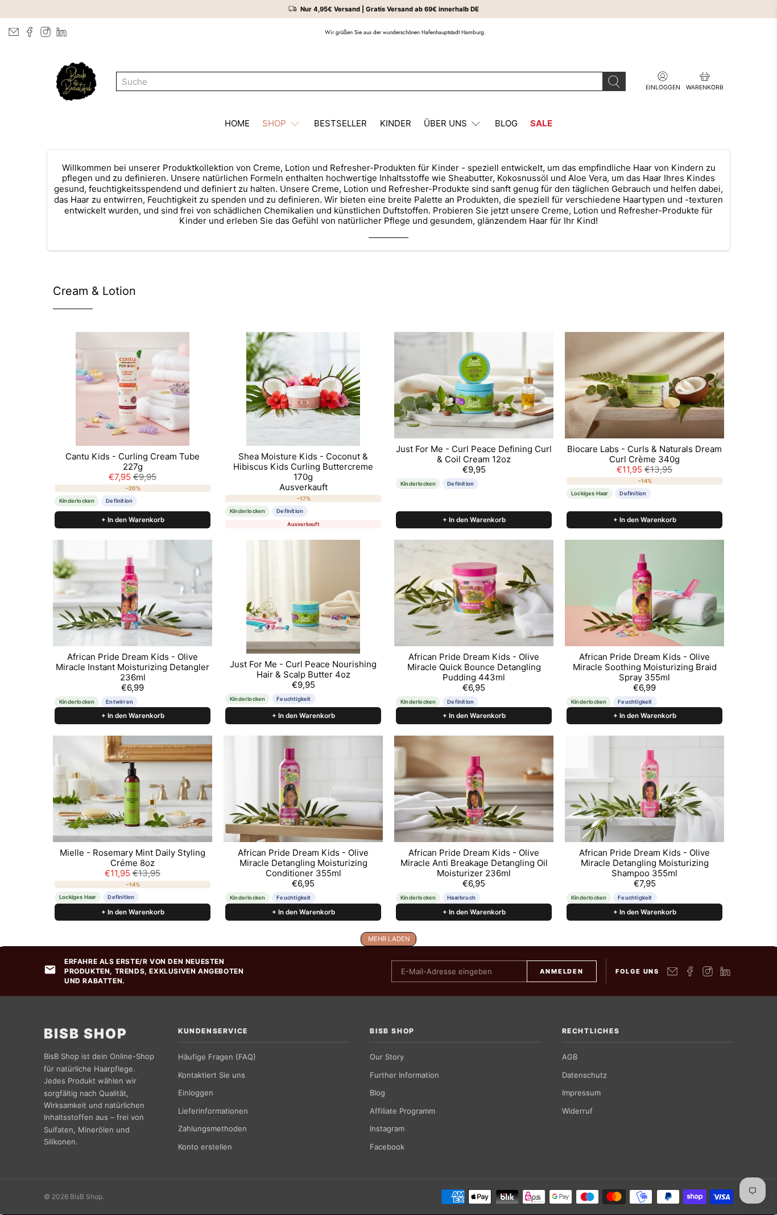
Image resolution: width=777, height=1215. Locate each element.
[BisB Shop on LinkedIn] (61, 32)
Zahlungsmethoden (212, 1128)
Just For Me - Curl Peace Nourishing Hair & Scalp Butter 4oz (303, 669)
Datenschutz (584, 1074)
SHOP (274, 123)
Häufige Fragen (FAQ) (217, 1056)
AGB (569, 1056)
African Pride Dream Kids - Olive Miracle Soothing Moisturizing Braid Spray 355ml (645, 667)
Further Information (404, 1074)
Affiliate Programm (402, 1110)
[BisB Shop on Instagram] (45, 32)
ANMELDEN (561, 971)
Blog (377, 1092)
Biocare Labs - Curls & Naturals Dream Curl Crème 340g (644, 454)
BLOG (506, 123)
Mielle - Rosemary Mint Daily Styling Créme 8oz (132, 858)
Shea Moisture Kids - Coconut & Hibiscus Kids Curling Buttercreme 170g (303, 466)
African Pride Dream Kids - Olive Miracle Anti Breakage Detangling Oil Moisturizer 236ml (474, 863)
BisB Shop (85, 1034)
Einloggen (195, 1092)
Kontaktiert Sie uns (211, 1074)
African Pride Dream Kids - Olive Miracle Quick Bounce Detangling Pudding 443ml (474, 667)
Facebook (387, 1146)
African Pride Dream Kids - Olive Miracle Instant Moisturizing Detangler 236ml (132, 667)
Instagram (387, 1128)
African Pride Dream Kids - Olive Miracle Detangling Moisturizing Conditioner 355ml (303, 863)
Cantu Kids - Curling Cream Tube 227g (132, 461)
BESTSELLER (340, 123)
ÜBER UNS (445, 123)
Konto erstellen (205, 1146)
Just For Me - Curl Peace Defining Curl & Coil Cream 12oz (474, 454)
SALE (541, 123)
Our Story (387, 1056)
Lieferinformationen (213, 1110)
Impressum (581, 1092)
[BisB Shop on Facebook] (29, 32)
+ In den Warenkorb (132, 520)
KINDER (395, 123)
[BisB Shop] (76, 81)
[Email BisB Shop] (14, 32)
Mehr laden (389, 939)
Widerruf (577, 1110)
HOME (237, 123)
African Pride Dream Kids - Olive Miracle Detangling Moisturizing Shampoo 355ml (644, 863)
